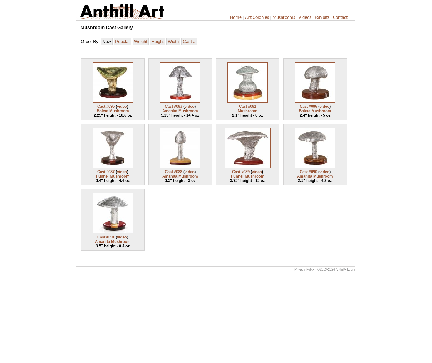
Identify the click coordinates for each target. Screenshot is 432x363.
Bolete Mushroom (113, 111)
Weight (140, 41)
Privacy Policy (304, 269)
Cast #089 (241, 172)
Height (157, 41)
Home (236, 17)
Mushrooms (283, 17)
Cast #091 (106, 237)
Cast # (189, 41)
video (122, 106)
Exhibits (322, 17)
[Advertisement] (215, 318)
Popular (122, 41)
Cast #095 (106, 106)
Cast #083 (173, 106)
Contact (340, 17)
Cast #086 (308, 106)
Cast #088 (173, 172)
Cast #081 (247, 106)
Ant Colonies (257, 17)
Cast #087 (106, 172)
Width (173, 41)
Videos (305, 17)
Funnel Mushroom (113, 176)
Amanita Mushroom (180, 111)
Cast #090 (308, 172)
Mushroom (247, 111)
